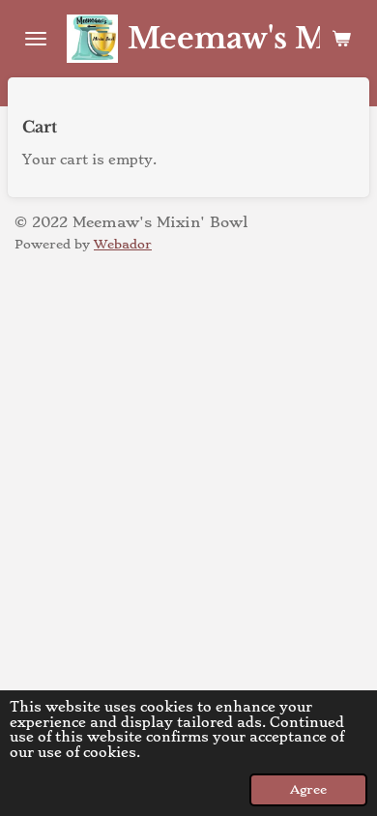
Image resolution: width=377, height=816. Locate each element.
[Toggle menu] (35, 39)
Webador (123, 244)
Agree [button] (308, 789)
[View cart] (341, 39)
